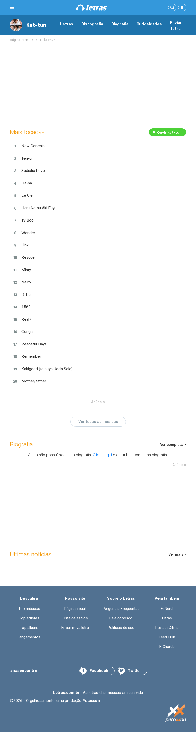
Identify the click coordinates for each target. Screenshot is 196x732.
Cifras (167, 618)
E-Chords (167, 647)
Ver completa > (173, 445)
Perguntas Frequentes (121, 609)
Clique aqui (102, 454)
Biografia (119, 24)
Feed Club (167, 637)
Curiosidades (149, 24)
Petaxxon (91, 700)
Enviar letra (176, 26)
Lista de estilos (75, 618)
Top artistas (29, 618)
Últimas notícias (30, 554)
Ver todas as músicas (98, 421)
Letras (66, 24)
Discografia (92, 24)
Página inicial (75, 609)
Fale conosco (120, 618)
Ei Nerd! (167, 609)
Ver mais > (177, 554)
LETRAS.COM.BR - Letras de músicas (91, 7)
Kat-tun (36, 25)
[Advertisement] (98, 84)
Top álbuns (29, 627)
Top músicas (29, 609)
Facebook (99, 670)
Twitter (134, 670)
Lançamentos (29, 637)
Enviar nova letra (75, 627)
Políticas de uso (121, 627)
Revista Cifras (167, 627)
